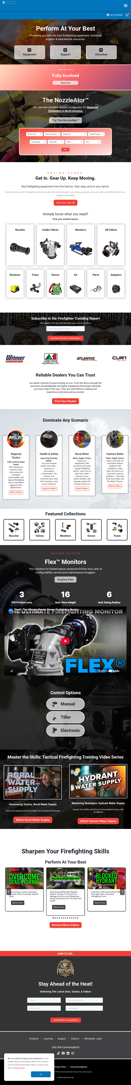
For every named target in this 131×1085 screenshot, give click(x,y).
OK (41, 1074)
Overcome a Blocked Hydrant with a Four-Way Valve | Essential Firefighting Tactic (106, 894)
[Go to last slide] (8, 891)
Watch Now (18, 902)
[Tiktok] (58, 1053)
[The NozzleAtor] (65, 156)
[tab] (53, 918)
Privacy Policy (19, 1068)
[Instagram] (72, 1053)
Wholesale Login (93, 1038)
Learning (48, 1038)
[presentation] (24, 878)
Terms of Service (83, 1072)
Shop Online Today (64, 203)
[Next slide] (122, 891)
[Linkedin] (67, 1053)
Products (34, 1038)
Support (62, 1038)
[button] (125, 5)
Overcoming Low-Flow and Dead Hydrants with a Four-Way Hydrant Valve (23, 894)
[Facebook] (63, 1053)
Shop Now (20, 249)
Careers (75, 1038)
